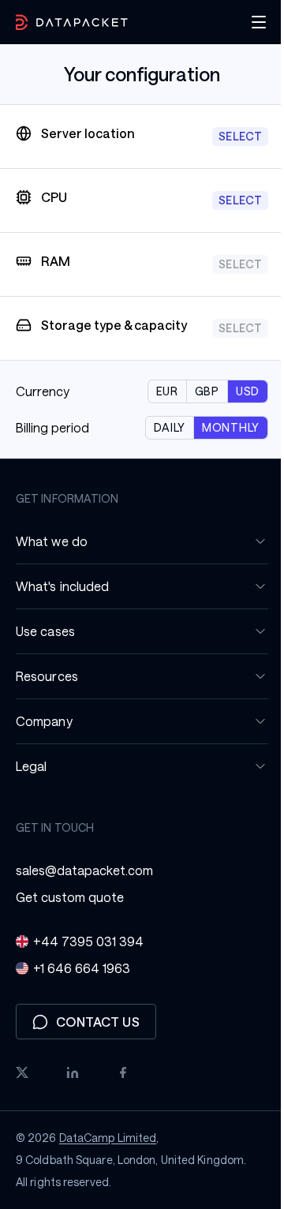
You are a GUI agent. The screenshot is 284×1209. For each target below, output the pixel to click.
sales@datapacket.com (84, 888)
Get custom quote (70, 915)
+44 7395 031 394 (88, 960)
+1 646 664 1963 (81, 986)
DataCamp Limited (108, 1156)
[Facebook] (123, 1091)
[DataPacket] (72, 22)
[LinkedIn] (72, 1091)
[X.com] (22, 1091)
